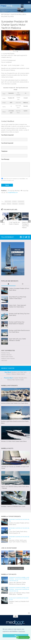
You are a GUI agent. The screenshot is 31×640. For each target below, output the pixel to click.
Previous (23, 32)
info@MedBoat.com (13, 192)
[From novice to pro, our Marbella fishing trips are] (26, 554)
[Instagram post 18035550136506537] (19, 561)
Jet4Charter (4, 360)
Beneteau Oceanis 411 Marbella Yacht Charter (13, 506)
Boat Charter (8, 201)
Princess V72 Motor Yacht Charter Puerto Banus (14, 441)
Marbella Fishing (5, 353)
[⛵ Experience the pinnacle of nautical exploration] (4, 561)
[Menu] (29, 2)
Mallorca (9, 203)
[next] (29, 221)
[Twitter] (26, 237)
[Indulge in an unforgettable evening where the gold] (19, 554)
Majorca (3, 203)
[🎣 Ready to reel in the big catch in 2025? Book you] (11, 561)
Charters (14, 201)
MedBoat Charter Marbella (8, 358)
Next (27, 32)
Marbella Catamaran (6, 354)
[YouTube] (29, 237)
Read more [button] (21, 631)
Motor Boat (14, 203)
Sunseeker (21, 203)
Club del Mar (21, 201)
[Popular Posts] (8, 284)
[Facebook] (21, 237)
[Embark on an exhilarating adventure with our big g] (4, 554)
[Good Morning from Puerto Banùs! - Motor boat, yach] (26, 561)
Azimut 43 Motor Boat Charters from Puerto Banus (14, 403)
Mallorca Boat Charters (7, 356)
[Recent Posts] (23, 284)
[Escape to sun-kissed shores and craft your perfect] (11, 554)
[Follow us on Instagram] (23, 237)
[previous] (1, 221)
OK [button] (15, 635)
